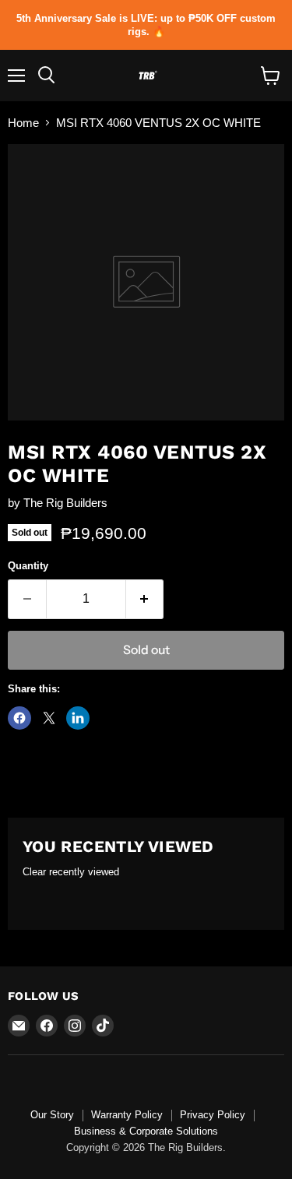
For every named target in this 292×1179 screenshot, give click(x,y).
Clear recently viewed (71, 872)
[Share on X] (49, 718)
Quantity (28, 566)
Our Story (52, 1115)
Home (23, 122)
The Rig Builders (65, 502)
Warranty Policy (127, 1115)
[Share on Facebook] (19, 718)
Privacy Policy (212, 1115)
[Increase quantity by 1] (145, 598)
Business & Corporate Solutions (146, 1131)
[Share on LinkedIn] (78, 718)
